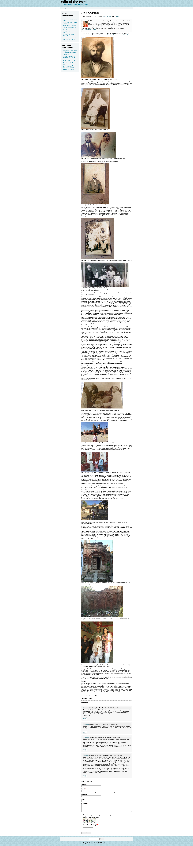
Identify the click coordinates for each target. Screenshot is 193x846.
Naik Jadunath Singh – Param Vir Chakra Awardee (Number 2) (68, 66)
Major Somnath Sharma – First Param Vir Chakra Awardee (69, 58)
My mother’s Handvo (68, 63)
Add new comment (87, 698)
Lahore (117, 16)
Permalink (86, 708)
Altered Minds (102, 22)
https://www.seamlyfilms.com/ (89, 29)
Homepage (84, 794)
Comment (84, 803)
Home (64, 8)
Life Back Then (107, 16)
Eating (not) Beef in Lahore (70, 50)
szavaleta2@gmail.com (124, 35)
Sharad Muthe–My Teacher (70, 25)
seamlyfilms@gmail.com (109, 35)
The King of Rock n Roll (69, 61)
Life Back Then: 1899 (68, 69)
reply (84, 718)
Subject (83, 799)
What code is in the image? (90, 825)
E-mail (83, 789)
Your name (84, 784)
